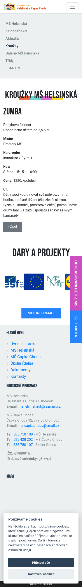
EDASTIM (13, 68)
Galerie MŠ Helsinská (22, 53)
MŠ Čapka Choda (25, 356)
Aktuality (12, 38)
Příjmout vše (41, 562)
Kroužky (11, 46)
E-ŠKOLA (76, 329)
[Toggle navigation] (72, 6)
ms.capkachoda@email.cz (39, 426)
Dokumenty (20, 370)
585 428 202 (23, 439)
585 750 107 (23, 445)
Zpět (13, 227)
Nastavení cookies (41, 583)
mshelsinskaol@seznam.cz (40, 406)
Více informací (41, 313)
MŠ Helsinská (16, 24)
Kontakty (18, 376)
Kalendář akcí (16, 31)
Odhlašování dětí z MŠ (76, 283)
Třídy (9, 61)
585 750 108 (23, 434)
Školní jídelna (21, 363)
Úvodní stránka (23, 343)
